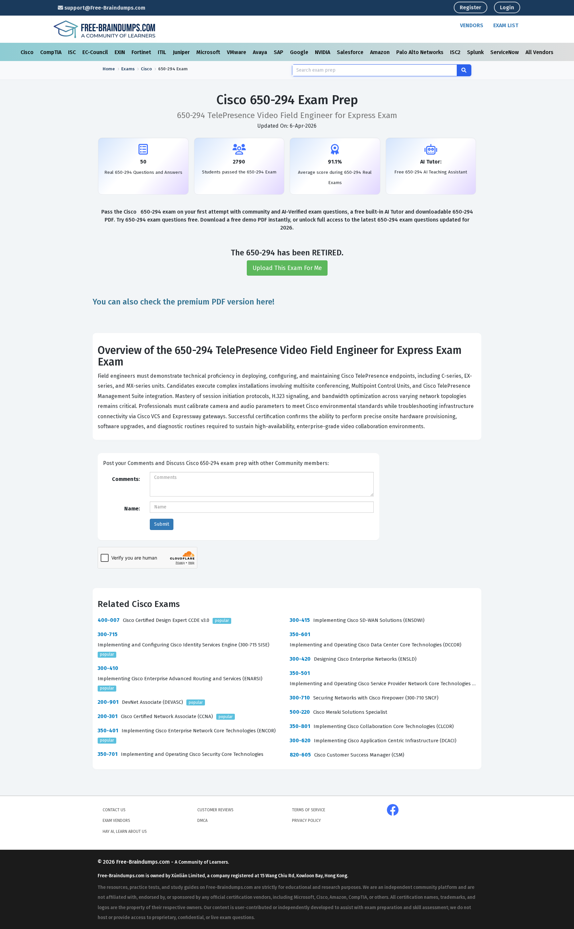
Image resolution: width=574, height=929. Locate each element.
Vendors (471, 25)
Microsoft (209, 52)
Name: (132, 508)
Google (300, 52)
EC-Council (95, 52)
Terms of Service (308, 810)
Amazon (380, 52)
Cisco (28, 52)
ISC (72, 52)
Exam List (505, 25)
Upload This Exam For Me (287, 268)
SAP (279, 52)
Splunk (476, 52)
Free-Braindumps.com (143, 862)
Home (109, 68)
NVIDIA (323, 52)
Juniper (182, 52)
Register (470, 7)
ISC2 (456, 52)
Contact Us (114, 810)
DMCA (202, 820)
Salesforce (351, 52)
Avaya (260, 52)
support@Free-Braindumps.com (104, 8)
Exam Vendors (116, 820)
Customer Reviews (215, 810)
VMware (237, 52)
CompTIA (51, 52)
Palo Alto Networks (420, 52)
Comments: (126, 479)
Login (507, 7)
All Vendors (539, 52)
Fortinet (142, 52)
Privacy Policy (306, 820)
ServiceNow (505, 52)
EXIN (120, 52)
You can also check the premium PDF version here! (183, 301)
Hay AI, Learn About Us (125, 831)
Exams (128, 68)
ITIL (162, 52)
